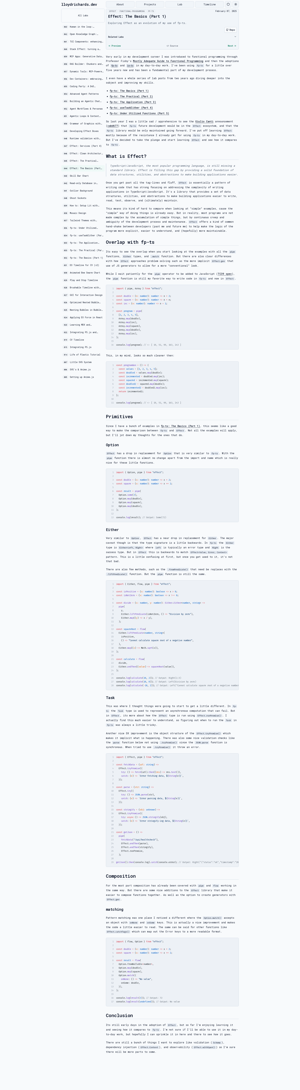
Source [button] (174, 45)
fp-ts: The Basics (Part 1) (129, 90)
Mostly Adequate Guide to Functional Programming (168, 61)
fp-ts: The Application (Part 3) (133, 102)
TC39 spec (225, 273)
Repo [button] (232, 29)
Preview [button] (116, 45)
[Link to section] (149, 156)
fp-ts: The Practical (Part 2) (131, 96)
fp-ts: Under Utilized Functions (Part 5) (139, 113)
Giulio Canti (204, 121)
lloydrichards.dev (79, 4)
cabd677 (113, 125)
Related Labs (116, 36)
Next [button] (230, 45)
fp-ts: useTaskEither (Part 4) (131, 107)
